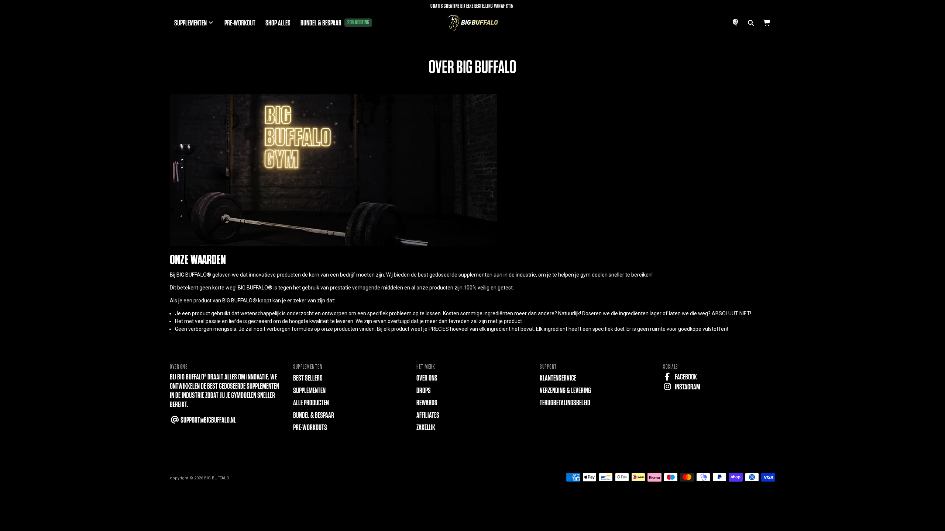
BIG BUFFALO (216, 478)
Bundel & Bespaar (313, 415)
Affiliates (427, 415)
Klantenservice (558, 378)
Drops (423, 391)
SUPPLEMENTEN (191, 23)
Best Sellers (308, 378)
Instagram (687, 387)
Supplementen (309, 391)
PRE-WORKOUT (239, 23)
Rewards (426, 403)
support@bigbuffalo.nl (207, 420)
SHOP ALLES (278, 23)
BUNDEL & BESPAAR (334, 23)
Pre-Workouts (310, 427)
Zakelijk (425, 427)
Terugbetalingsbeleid (565, 403)
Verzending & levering (565, 391)
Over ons (426, 378)
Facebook (685, 377)
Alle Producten (311, 403)
